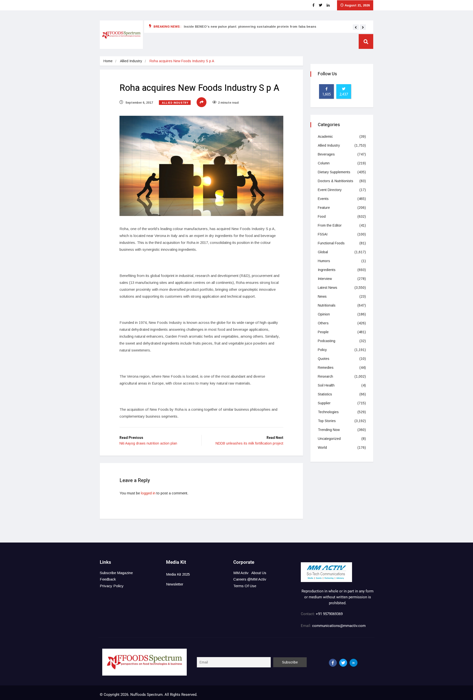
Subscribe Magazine (116, 573)
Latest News (327, 288)
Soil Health (326, 385)
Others (323, 323)
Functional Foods (331, 243)
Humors (324, 261)
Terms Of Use (244, 586)
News (322, 296)
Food (322, 216)
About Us (258, 573)
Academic (325, 136)
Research (325, 376)
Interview (325, 279)
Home (108, 61)
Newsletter (174, 584)
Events (323, 199)
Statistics (325, 394)
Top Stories (327, 421)
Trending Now (329, 430)
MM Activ (241, 573)
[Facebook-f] (333, 663)
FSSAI (322, 234)
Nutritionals (327, 305)
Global (323, 252)
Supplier (324, 403)
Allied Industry (131, 61)
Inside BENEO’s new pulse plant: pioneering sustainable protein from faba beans (250, 26)
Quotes (323, 359)
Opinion (324, 314)
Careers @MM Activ (249, 579)
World (322, 447)
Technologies (328, 412)
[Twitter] (343, 663)
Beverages (326, 154)
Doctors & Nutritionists (335, 181)
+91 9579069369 (329, 614)
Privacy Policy (112, 586)
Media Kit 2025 (178, 574)
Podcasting (326, 341)
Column (324, 163)
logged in (148, 493)
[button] (356, 27)
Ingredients (327, 270)
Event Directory (330, 190)
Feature (324, 208)
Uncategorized (329, 439)
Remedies (326, 367)
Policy (322, 350)
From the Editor (330, 225)
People (323, 332)
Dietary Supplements (334, 172)
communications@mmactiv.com (338, 625)
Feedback (108, 579)
